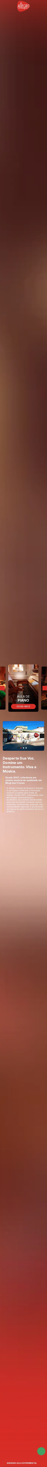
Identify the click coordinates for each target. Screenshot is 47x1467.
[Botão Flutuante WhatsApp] (41, 1451)
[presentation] (2, 688)
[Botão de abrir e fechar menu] (3, 6)
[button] (20, 747)
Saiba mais (23, 706)
